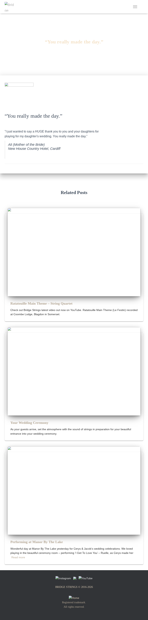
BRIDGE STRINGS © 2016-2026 (74, 587)
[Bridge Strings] (11, 7)
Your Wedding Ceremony (29, 423)
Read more (18, 557)
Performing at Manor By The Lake (36, 542)
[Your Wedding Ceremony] (74, 371)
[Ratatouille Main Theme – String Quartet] (74, 251)
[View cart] (141, 7)
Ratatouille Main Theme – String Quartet (41, 303)
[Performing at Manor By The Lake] (74, 490)
